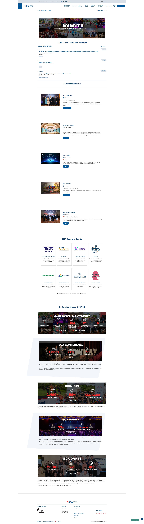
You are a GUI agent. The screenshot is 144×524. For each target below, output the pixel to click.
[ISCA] (29, 6)
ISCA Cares (43, 407)
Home (39, 10)
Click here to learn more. (66, 1)
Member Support (86, 6)
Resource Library (93, 6)
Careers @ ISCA (77, 506)
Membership (74, 6)
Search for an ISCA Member (79, 513)
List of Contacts (76, 515)
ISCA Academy (80, 6)
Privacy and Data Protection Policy (49, 521)
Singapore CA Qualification (67, 6)
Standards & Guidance (100, 6)
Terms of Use (58, 521)
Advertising (39, 521)
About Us (114, 6)
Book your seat (67, 108)
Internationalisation (108, 6)
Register (66, 166)
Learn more (67, 194)
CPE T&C (75, 517)
